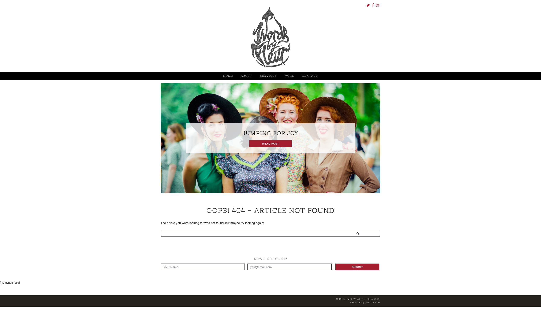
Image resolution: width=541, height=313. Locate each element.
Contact (310, 75)
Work (289, 75)
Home (228, 75)
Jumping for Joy (270, 133)
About (246, 75)
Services (268, 75)
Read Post (270, 143)
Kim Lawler (373, 302)
